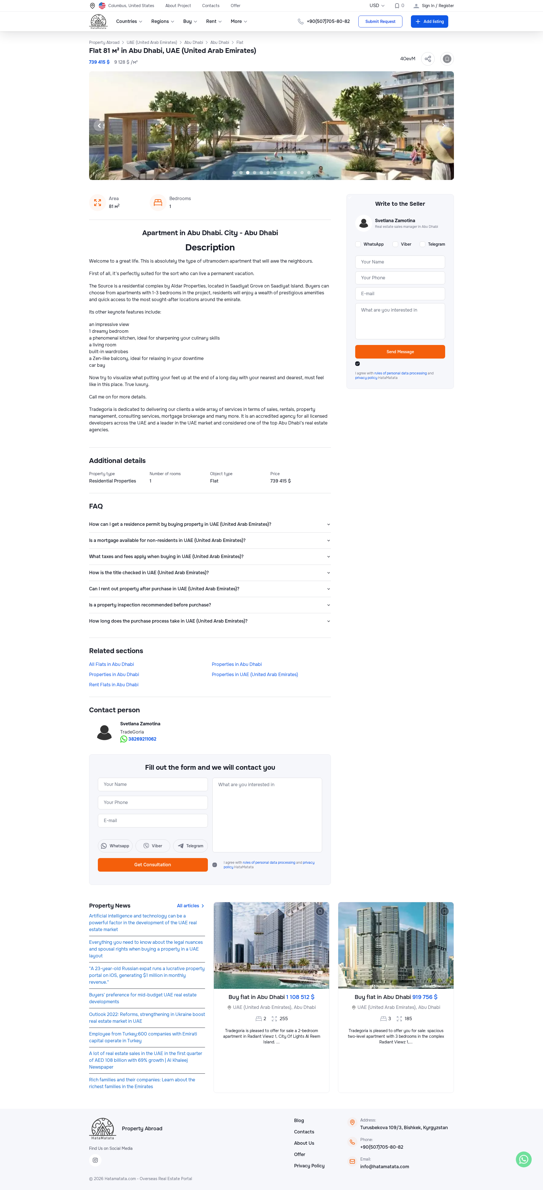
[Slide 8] (281, 172)
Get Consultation (152, 865)
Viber (406, 244)
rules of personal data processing (269, 862)
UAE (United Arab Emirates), (262, 1007)
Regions (160, 21)
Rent (211, 21)
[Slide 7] (275, 172)
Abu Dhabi (305, 1007)
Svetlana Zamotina (140, 724)
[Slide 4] (254, 172)
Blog (299, 1120)
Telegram (436, 244)
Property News (109, 905)
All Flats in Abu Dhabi (111, 664)
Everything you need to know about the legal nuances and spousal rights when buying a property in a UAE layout (146, 949)
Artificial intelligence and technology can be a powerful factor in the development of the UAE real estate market (143, 922)
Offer (235, 5)
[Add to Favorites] (447, 59)
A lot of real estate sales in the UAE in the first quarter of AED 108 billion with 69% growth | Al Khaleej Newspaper (145, 1060)
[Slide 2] (241, 172)
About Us (304, 1143)
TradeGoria (132, 732)
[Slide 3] (247, 172)
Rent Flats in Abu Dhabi (114, 685)
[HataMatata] (102, 1128)
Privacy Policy (309, 1166)
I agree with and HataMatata (269, 864)
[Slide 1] (234, 172)
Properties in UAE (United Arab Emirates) (255, 674)
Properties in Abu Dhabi (237, 664)
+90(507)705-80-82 (381, 1147)
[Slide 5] (261, 172)
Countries (126, 21)
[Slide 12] (309, 172)
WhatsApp (374, 244)
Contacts (210, 5)
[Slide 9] (288, 172)
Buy (187, 21)
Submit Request (380, 21)
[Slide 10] (295, 172)
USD (374, 5)
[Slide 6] (268, 172)
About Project (178, 5)
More (236, 21)
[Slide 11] (302, 172)
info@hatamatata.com (384, 1167)
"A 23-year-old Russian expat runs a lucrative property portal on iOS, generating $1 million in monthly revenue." (147, 975)
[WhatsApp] (524, 1159)
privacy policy (366, 378)
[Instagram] (95, 1160)
